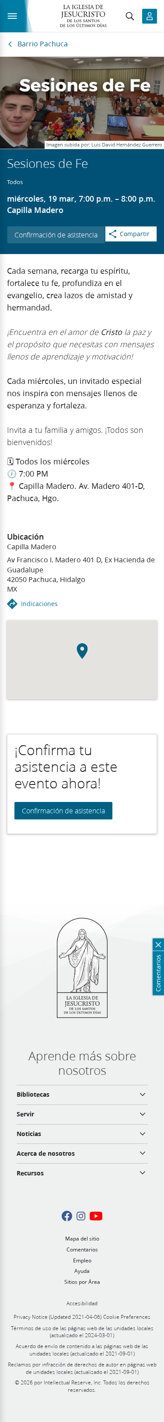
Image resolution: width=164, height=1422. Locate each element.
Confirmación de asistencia (56, 235)
